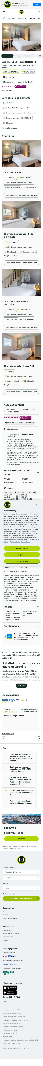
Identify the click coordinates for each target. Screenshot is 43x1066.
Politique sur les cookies (10, 1030)
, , (20, 66)
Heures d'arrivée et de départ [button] (16, 472)
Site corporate (7, 930)
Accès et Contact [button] (14, 405)
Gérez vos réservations (10, 918)
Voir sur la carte (29, 71)
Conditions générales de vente (12, 1013)
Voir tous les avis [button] (8, 734)
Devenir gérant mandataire (11, 933)
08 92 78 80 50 (8, 86)
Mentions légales (8, 1036)
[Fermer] (2, 4)
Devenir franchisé (8, 937)
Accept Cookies (22, 548)
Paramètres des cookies (10, 1033)
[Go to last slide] (4, 154)
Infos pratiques (7, 90)
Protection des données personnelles (14, 1016)
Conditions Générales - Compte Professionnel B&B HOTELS (21, 1040)
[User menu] (39, 11)
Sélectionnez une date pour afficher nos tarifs (21, 195)
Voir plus (21, 686)
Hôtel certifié (10, 77)
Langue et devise (9, 867)
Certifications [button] (11, 626)
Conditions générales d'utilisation (13, 1010)
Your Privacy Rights (22, 561)
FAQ (4, 911)
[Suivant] (39, 738)
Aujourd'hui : (20, 492)
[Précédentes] (4, 738)
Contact (5, 915)
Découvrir (21, 839)
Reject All (22, 555)
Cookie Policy (25, 542)
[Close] (36, 504)
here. (32, 535)
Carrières (5, 940)
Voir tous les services (9, 128)
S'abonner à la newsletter (22, 898)
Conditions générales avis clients (13, 1026)
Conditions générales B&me (11, 1023)
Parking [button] (8, 606)
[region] (21, 533)
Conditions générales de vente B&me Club (16, 1020)
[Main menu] (4, 11)
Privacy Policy (15, 542)
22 (37, 47)
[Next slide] (38, 154)
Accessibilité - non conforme (11, 1043)
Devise (5, 883)
